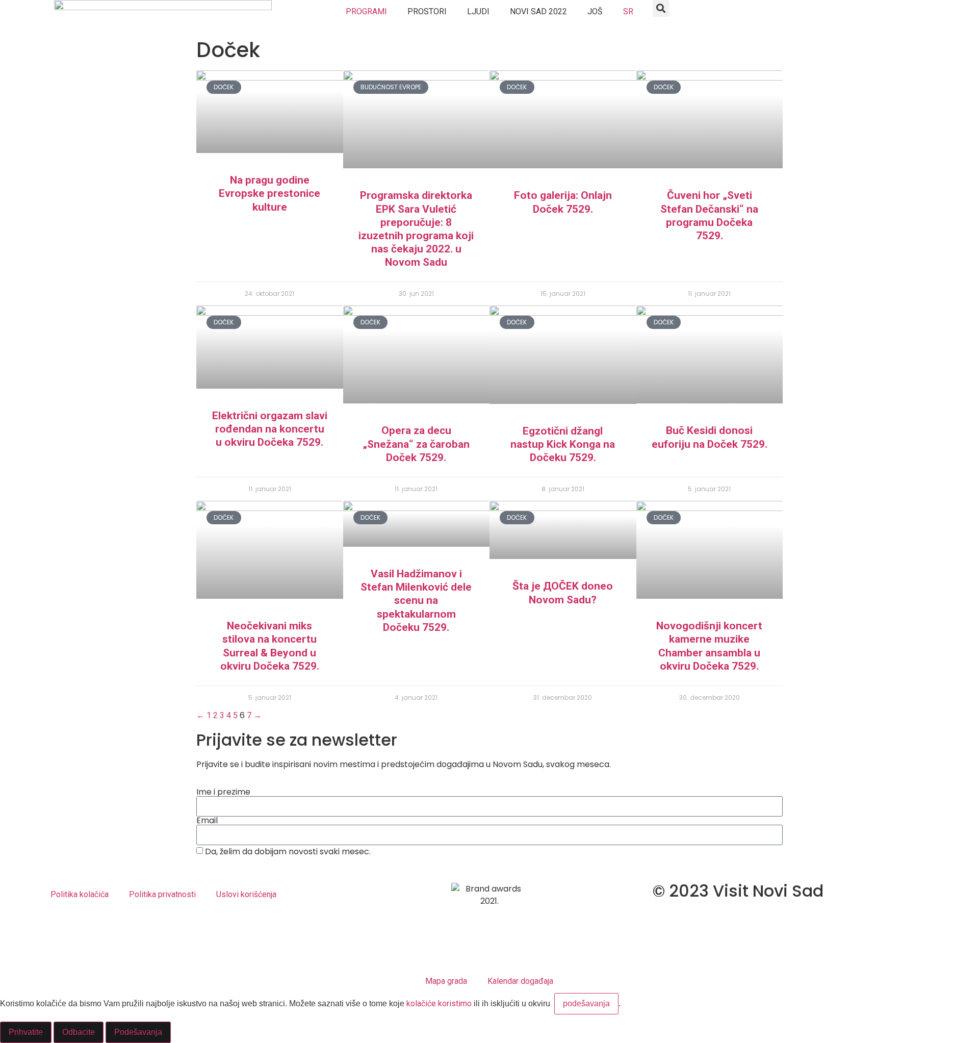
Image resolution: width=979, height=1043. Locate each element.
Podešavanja (138, 1032)
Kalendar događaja (520, 981)
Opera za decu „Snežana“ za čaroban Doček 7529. (416, 443)
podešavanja (586, 1003)
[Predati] (489, 867)
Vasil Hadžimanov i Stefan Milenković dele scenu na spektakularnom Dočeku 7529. (416, 600)
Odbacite (78, 1032)
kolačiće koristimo (439, 1003)
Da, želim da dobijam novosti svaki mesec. (288, 851)
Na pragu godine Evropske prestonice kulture (269, 193)
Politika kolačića (79, 894)
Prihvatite (26, 1032)
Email (207, 821)
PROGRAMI (366, 11)
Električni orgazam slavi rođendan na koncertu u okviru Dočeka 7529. (269, 429)
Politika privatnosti (162, 894)
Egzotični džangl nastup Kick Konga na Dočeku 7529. (562, 444)
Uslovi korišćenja (246, 894)
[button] (661, 8)
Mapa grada (446, 981)
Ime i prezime (223, 792)
